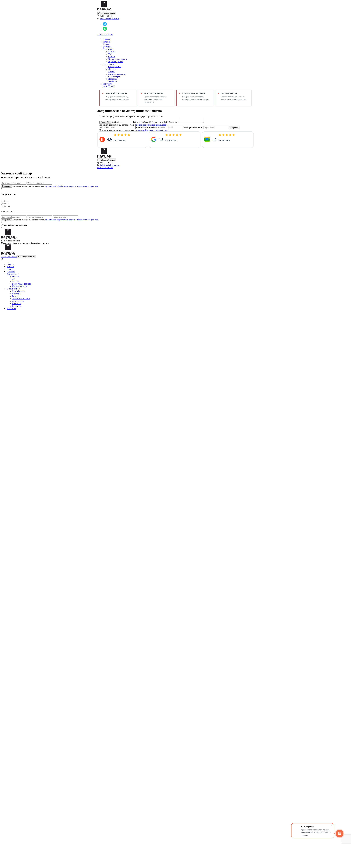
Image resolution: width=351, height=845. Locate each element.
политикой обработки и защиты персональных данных (72, 186)
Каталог (106, 42)
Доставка (107, 47)
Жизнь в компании (117, 74)
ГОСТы (111, 52)
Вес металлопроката (117, 59)
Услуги (106, 44)
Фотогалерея (114, 76)
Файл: (140, 122)
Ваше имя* (104, 127)
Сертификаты (114, 66)
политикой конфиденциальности (151, 125)
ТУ (109, 54)
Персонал (112, 79)
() (110, 86)
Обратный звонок (107, 13)
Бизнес (111, 71)
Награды (112, 69)
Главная (106, 39)
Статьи (111, 56)
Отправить (6, 186)
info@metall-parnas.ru (109, 18)
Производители (115, 61)
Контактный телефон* (146, 127)
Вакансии (113, 81)
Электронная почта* (193, 127)
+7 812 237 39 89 (105, 34)
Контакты (107, 84)
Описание (174, 122)
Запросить (234, 128)
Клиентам (107, 49)
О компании (108, 64)
